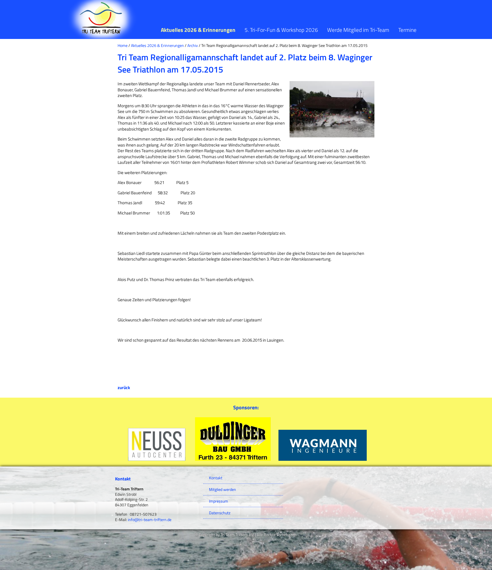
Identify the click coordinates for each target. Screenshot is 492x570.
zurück (124, 387)
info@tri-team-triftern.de (149, 519)
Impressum (218, 501)
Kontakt (215, 478)
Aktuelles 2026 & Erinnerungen (198, 30)
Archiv (192, 45)
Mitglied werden (222, 489)
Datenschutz (219, 513)
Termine (407, 30)
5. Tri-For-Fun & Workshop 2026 (281, 30)
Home (123, 45)
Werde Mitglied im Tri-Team (358, 30)
